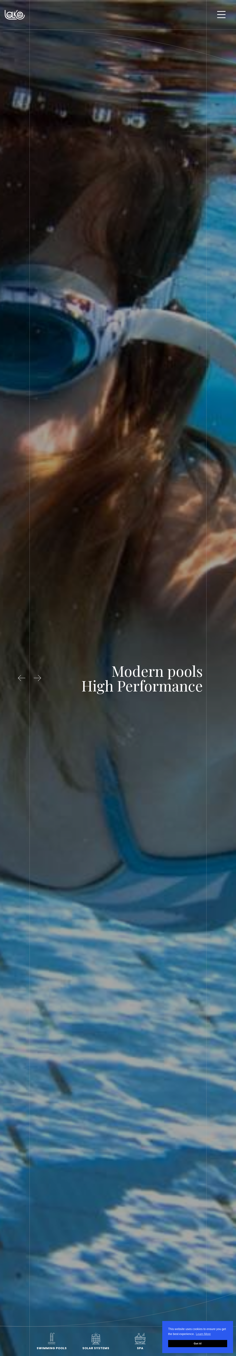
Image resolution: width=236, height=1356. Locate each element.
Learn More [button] (203, 1334)
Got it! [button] (198, 1343)
